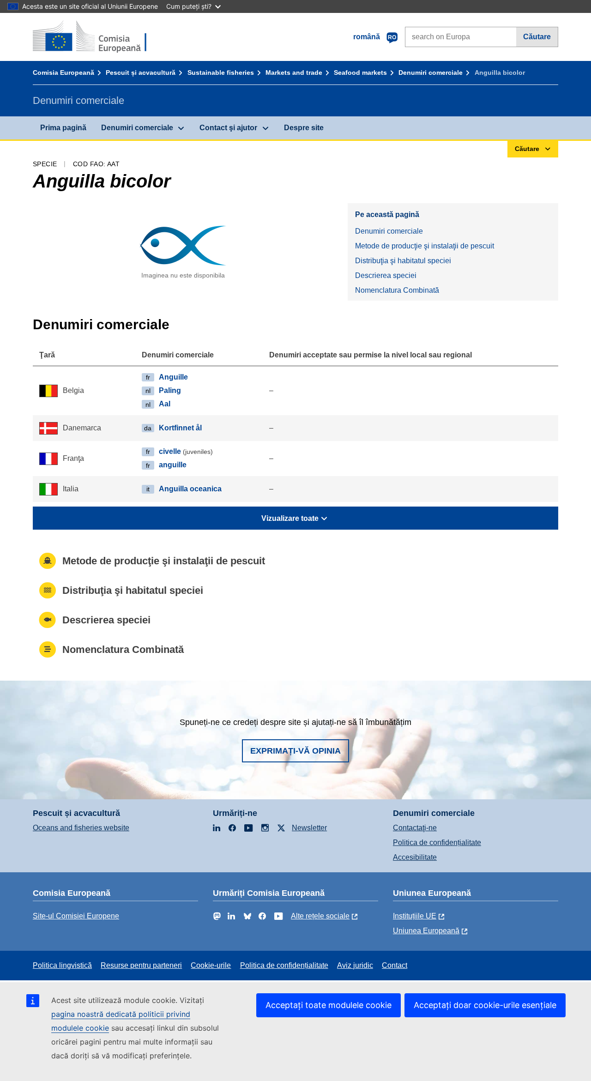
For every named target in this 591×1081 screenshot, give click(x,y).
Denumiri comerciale (430, 72)
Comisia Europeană (63, 72)
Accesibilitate (415, 857)
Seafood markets (360, 72)
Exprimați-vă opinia (295, 750)
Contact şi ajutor (228, 128)
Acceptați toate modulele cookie (328, 1005)
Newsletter (309, 828)
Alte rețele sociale (320, 916)
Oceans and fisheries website (81, 828)
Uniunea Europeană (426, 931)
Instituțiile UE (414, 916)
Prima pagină (63, 128)
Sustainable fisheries (220, 72)
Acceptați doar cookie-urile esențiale (485, 1005)
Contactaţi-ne (415, 828)
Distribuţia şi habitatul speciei (403, 261)
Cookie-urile (211, 965)
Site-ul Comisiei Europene (76, 916)
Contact (394, 965)
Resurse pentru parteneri (141, 965)
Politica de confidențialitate (437, 842)
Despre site (304, 128)
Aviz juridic (355, 965)
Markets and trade (293, 72)
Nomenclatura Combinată (397, 290)
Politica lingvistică (62, 965)
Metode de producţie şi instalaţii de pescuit (424, 246)
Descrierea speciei (385, 275)
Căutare (537, 37)
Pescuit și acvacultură (140, 72)
